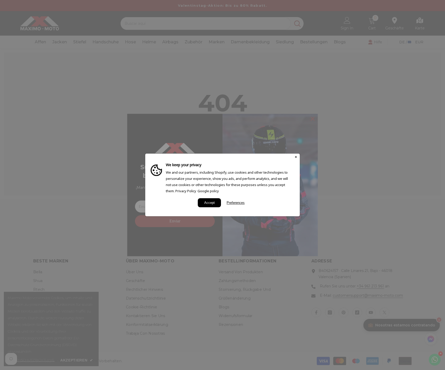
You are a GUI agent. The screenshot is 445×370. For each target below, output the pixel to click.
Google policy (208, 191)
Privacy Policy (185, 191)
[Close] (295, 157)
